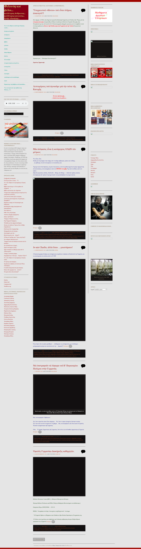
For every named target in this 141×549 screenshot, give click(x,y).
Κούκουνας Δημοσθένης (9, 327)
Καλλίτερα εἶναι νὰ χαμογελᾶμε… (12, 229)
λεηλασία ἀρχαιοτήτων (57, 440)
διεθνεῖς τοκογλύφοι (44, 234)
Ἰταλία (48, 76)
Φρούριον (93, 172)
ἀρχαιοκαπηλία (37, 438)
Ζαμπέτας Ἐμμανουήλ (70, 75)
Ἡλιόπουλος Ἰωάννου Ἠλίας (10, 306)
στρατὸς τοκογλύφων (73, 236)
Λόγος (5, 70)
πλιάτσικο (39, 356)
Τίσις (92, 166)
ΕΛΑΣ (45, 139)
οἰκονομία (6, 73)
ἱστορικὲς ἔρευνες (50, 139)
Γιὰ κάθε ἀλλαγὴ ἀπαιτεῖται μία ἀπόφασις (13, 267)
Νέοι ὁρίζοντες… (8, 210)
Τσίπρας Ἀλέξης (74, 237)
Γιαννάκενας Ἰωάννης (9, 298)
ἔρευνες (6, 56)
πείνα (82, 139)
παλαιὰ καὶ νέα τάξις (40, 441)
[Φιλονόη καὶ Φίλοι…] (16, 20)
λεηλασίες (64, 440)
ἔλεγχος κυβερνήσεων (65, 352)
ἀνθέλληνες (62, 232)
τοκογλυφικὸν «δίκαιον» (60, 237)
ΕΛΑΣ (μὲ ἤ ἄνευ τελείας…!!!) (11, 180)
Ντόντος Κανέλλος (8, 319)
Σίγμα (56, 250)
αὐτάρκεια (6, 34)
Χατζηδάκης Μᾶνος (8, 321)
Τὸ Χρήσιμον (94, 168)
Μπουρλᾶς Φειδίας (8, 315)
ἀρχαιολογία (50, 438)
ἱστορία (44, 354)
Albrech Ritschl (58, 526)
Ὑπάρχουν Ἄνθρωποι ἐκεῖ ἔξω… (11, 218)
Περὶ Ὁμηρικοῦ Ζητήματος (10, 221)
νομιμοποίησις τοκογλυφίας (50, 236)
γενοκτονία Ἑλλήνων (61, 137)
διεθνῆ (5, 49)
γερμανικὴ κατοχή (46, 352)
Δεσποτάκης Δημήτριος (9, 302)
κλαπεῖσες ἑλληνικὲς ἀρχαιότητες (45, 440)
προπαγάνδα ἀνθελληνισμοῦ (62, 236)
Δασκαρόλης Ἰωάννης (9, 300)
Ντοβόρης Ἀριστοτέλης (9, 317)
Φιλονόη (55, 16)
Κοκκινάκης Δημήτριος (9, 325)
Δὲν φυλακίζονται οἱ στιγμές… (11, 245)
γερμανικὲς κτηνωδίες (53, 528)
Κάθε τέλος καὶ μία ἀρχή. (10, 212)
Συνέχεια (58, 133)
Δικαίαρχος (93, 162)
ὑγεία (5, 80)
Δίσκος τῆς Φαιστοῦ (8, 216)
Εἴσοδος (6, 280)
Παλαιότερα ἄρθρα (39, 539)
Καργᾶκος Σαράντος (8, 323)
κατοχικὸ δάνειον (52, 529)
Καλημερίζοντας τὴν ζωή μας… (11, 231)
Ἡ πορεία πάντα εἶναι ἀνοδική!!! (11, 272)
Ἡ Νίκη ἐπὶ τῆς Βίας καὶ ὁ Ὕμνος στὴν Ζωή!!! (14, 237)
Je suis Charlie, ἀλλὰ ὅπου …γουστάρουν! (53, 247)
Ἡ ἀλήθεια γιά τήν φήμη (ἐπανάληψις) (12, 223)
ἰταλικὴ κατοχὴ (57, 139)
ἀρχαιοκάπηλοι (44, 438)
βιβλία (5, 42)
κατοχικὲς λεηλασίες (60, 354)
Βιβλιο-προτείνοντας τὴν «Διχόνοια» (12, 190)
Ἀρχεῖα (92, 289)
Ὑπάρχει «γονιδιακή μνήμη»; (10, 253)
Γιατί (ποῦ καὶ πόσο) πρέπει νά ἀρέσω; (13, 196)
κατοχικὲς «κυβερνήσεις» (55, 76)
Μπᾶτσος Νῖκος (7, 313)
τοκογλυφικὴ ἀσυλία (40, 237)
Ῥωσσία (54, 356)
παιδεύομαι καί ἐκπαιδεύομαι (11, 77)
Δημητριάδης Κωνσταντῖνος (10, 304)
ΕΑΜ (43, 139)
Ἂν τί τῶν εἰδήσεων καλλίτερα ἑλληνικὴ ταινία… (14, 26)
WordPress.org (7, 286)
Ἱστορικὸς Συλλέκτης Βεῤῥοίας (11, 309)
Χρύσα (92, 176)
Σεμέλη (57, 454)
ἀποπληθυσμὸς (45, 528)
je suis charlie (59, 350)
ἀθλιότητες (57, 232)
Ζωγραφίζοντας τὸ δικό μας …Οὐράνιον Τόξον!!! (15, 255)
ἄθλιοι (53, 232)
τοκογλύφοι (68, 237)
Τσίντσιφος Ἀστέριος (9, 334)
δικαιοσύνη (68, 528)
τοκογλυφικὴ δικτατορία (50, 237)
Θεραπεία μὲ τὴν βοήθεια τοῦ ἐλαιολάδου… (15, 84)
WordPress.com (68, 545)
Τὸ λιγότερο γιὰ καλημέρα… (10, 261)
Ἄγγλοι (55, 137)
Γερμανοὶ (39, 139)
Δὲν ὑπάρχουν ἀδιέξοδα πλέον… (11, 239)
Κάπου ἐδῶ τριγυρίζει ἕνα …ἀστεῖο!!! (12, 270)
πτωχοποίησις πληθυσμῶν (46, 356)
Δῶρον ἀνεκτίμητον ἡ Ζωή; (10, 247)
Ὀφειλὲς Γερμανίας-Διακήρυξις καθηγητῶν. (53, 451)
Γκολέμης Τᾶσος (94, 158)
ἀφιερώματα (7, 38)
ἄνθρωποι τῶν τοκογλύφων (70, 232)
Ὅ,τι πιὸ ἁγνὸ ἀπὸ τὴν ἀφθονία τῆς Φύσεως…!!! (13, 88)
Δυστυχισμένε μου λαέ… (9, 233)
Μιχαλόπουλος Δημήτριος (10, 311)
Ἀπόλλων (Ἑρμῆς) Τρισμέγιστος (11, 214)
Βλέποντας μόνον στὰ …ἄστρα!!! (11, 235)
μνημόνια (42, 236)
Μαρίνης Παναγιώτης (76, 139)
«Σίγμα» (53, 350)
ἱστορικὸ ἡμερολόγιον (42, 76)
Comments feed (7, 284)
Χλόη (92, 174)
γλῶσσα (6, 45)
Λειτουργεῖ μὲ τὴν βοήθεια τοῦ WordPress (43, 545)
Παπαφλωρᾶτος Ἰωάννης (10, 329)
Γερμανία (63, 75)
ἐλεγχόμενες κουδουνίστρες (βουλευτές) (56, 234)
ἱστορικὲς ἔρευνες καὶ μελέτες (11, 63)
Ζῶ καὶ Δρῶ (7, 59)
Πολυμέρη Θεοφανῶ (9, 332)
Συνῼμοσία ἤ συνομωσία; (10, 178)
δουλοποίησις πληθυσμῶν (55, 352)
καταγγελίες (7, 66)
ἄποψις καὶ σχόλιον (9, 31)
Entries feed (6, 282)
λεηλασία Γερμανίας (69, 354)
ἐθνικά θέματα (7, 52)
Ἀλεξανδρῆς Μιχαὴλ (9, 296)
